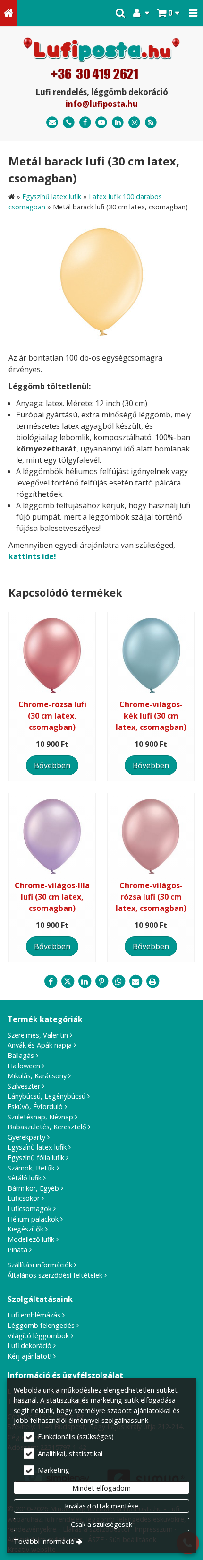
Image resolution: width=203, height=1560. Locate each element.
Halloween (24, 1065)
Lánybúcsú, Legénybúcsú (46, 1096)
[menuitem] (8, 13)
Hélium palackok (33, 1218)
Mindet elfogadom (101, 1487)
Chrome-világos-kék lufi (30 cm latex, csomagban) (151, 715)
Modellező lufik (31, 1239)
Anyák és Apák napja (40, 1044)
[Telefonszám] (69, 123)
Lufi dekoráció (29, 1345)
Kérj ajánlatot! (29, 1356)
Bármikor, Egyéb (33, 1188)
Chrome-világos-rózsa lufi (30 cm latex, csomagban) (151, 896)
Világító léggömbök (38, 1335)
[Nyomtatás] (152, 981)
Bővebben (52, 765)
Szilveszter (24, 1086)
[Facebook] (85, 123)
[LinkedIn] (118, 123)
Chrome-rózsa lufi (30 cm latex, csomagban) (52, 715)
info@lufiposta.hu (102, 103)
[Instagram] (134, 123)
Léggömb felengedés (41, 1325)
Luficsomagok (29, 1208)
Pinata (17, 1249)
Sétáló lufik (25, 1177)
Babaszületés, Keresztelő (47, 1126)
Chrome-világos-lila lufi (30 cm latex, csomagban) (52, 896)
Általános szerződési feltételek (55, 1275)
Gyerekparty (26, 1137)
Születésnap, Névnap (40, 1116)
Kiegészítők (25, 1228)
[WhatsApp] (118, 981)
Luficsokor (24, 1198)
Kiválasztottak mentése (101, 1505)
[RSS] (151, 123)
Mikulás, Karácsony (37, 1075)
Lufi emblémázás (34, 1314)
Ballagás (21, 1055)
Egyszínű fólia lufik (36, 1157)
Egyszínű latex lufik (37, 1147)
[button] (193, 13)
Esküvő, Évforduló (35, 1106)
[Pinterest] (101, 981)
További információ (44, 1541)
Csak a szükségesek (101, 1524)
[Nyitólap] (8, 13)
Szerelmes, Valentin (38, 1035)
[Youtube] (102, 123)
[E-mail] (52, 123)
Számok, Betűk (31, 1167)
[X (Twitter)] (67, 981)
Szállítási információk (40, 1264)
